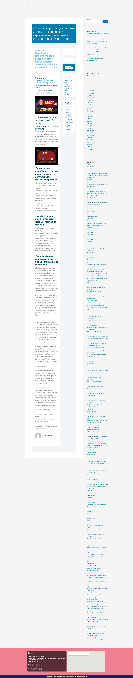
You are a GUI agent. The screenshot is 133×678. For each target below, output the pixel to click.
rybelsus (89, 545)
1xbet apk (89, 230)
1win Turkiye (90, 218)
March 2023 (90, 128)
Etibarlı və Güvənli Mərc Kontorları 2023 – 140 (97, 338)
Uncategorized (90, 572)
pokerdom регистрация (50, 232)
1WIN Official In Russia (92, 216)
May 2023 (89, 123)
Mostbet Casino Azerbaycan (93, 425)
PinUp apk (89, 516)
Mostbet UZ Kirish (91, 454)
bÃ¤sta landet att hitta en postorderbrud (96, 264)
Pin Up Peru (89, 511)
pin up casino (90, 500)
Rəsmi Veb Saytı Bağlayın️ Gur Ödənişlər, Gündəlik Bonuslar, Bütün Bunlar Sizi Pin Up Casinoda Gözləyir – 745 (97, 541)
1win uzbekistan (91, 220)
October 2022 (90, 139)
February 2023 (90, 130)
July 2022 (89, 146)
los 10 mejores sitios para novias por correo (97, 370)
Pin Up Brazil (90, 497)
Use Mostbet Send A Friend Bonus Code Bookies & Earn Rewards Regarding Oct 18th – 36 (97, 577)
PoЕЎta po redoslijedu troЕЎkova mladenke (97, 529)
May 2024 (89, 107)
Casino (88, 285)
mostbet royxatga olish (92, 447)
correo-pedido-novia (92, 300)
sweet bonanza (90, 563)
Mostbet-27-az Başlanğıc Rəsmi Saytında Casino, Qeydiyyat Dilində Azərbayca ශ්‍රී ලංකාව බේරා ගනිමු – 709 (97, 463)
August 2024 (90, 100)
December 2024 (90, 90)
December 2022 (90, 135)
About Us (63, 7)
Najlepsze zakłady (91, 472)
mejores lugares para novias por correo (96, 397)
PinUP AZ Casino (91, 518)
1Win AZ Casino (91, 200)
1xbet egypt (90, 239)
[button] (103, 7)
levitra (88, 368)
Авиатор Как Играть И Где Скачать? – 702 (97, 626)
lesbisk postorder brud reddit (93, 366)
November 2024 (90, 93)
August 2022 (90, 144)
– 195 (88, 164)
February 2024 (90, 114)
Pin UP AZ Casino (91, 493)
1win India (89, 213)
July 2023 (89, 118)
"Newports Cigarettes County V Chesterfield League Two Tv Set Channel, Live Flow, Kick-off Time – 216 (97, 175)
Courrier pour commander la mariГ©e (95, 305)
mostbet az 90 (90, 409)
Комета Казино (91, 631)
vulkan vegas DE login (92, 599)
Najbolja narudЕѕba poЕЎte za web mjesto (97, 470)
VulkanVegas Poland (92, 624)
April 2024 (89, 109)
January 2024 (90, 116)
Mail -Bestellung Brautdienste (94, 381)
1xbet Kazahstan (91, 252)
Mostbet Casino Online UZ (93, 427)
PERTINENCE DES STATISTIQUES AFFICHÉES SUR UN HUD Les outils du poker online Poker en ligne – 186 (97, 486)
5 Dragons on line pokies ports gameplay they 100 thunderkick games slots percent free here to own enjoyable (97, 49)
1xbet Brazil (90, 232)
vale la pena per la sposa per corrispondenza (97, 581)
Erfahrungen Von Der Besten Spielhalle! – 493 (97, 336)
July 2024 (89, 102)
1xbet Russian (90, 259)
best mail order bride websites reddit (95, 266)
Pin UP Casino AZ (91, 502)
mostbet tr (89, 450)
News (88, 477)
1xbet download (91, 237)
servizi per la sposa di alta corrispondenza (97, 547)
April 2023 (89, 125)
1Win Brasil (89, 207)
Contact (85, 7)
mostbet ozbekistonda (92, 440)
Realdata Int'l (84, 676)
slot (88, 561)
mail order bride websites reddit (94, 391)
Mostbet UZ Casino (91, 452)
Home (57, 7)
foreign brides (90, 341)
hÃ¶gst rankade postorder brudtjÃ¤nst (96, 347)
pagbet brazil (90, 481)
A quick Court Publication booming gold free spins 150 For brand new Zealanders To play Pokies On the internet (97, 41)
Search (89, 19)
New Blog (89, 474)
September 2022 (91, 142)
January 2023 (90, 132)
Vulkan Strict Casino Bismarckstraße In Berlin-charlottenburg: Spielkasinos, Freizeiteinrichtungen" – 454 (96, 595)
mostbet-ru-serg (91, 467)
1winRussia (89, 227)
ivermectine (90, 361)
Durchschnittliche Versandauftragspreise (96, 320)
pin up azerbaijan (91, 495)
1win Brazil (89, 209)
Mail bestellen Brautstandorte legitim (95, 386)
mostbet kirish (90, 434)
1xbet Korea (90, 255)
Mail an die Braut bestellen (93, 384)
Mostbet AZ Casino (91, 411)
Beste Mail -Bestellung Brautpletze (95, 271)
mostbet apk (90, 402)
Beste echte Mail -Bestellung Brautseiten (96, 269)
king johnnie (90, 363)
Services (71, 7)
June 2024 (89, 104)
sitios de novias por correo (93, 559)
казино (89, 628)
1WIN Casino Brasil (91, 211)
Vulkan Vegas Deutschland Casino (95, 601)
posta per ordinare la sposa (93, 523)
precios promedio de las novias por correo (97, 532)
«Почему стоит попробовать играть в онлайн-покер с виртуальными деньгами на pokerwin (46, 85)
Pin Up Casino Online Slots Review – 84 (96, 509)
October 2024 (90, 95)
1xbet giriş (89, 241)
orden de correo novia (92, 479)
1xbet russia (90, 257)
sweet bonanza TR (91, 565)
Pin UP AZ (89, 490)
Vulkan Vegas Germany (92, 604)
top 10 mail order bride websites (94, 568)
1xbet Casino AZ (91, 234)
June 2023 (89, 121)
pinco (88, 513)
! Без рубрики (90, 166)
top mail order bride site (92, 570)
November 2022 (90, 137)
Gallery (78, 7)
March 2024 (90, 111)
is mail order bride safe (92, 358)
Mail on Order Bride (91, 388)
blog (88, 282)
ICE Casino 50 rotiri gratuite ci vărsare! (96, 54)
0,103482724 (90, 180)
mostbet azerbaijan (91, 413)
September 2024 (91, 97)
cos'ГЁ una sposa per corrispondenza (96, 302)
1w (88, 189)
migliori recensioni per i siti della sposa (96, 400)
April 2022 (89, 149)
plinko (88, 520)
